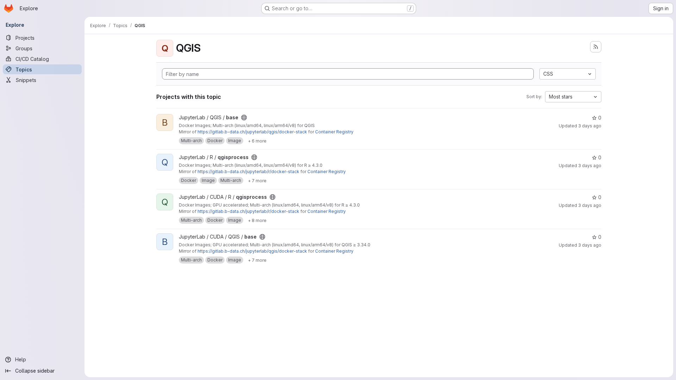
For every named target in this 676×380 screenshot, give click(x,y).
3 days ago (589, 125)
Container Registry (334, 131)
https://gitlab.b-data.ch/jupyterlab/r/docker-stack (248, 171)
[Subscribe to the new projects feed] (595, 46)
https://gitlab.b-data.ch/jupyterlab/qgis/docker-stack (252, 131)
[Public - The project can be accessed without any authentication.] (244, 117)
